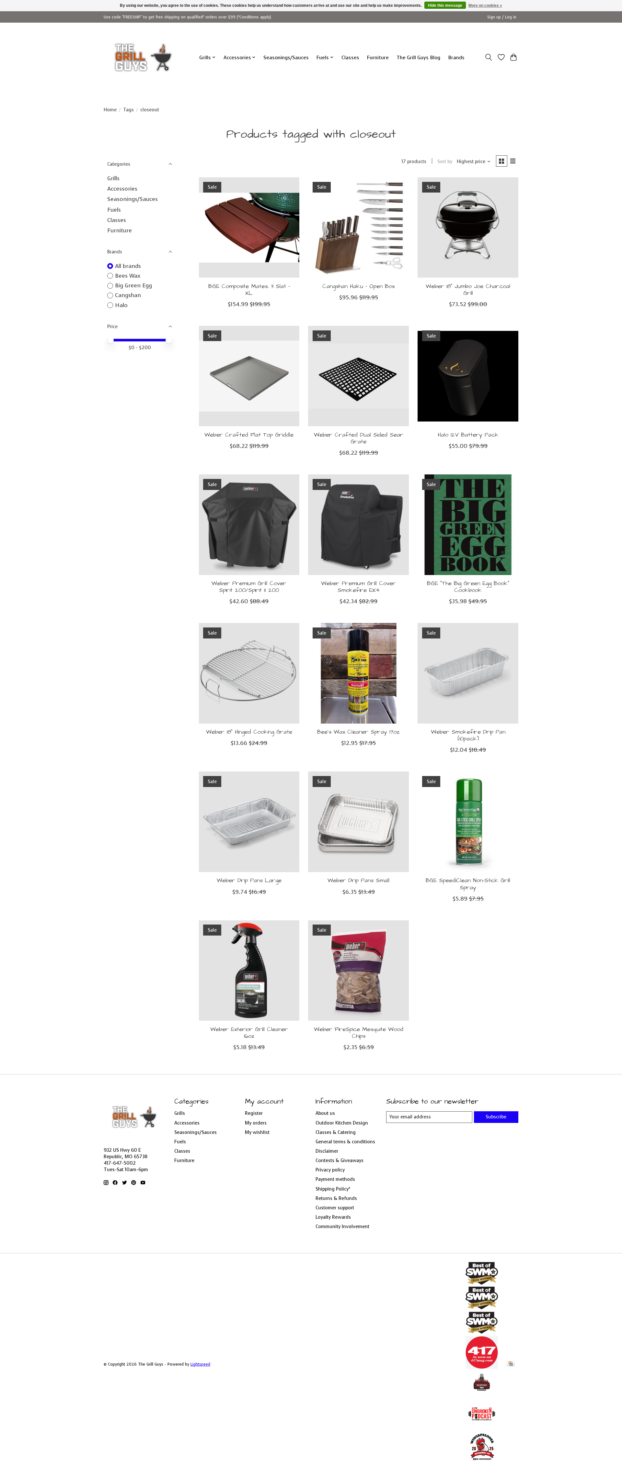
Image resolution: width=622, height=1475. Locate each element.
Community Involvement (342, 1226)
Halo (121, 305)
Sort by (444, 161)
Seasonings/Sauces (286, 57)
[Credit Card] (511, 1364)
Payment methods (335, 1179)
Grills (113, 178)
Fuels (114, 210)
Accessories (122, 189)
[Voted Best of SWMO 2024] (482, 1332)
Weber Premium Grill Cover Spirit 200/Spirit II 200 (249, 587)
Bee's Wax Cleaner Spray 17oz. (358, 732)
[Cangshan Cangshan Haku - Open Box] (358, 227)
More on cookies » (485, 5)
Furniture (378, 57)
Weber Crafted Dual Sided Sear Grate (358, 438)
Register (254, 1113)
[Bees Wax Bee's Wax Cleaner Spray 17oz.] (358, 673)
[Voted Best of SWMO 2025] (482, 1307)
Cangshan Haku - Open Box (358, 286)
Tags (128, 109)
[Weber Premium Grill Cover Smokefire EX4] (358, 524)
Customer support (335, 1207)
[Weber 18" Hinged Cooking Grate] (249, 673)
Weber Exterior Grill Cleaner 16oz (249, 1033)
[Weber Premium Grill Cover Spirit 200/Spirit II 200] (249, 524)
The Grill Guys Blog (418, 57)
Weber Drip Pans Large (249, 880)
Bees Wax (127, 276)
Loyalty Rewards (333, 1217)
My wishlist (257, 1132)
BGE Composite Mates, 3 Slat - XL (249, 290)
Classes (350, 57)
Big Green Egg (133, 285)
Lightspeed (200, 1364)
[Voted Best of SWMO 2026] (482, 1283)
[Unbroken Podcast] (482, 1428)
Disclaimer (327, 1151)
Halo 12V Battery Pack (468, 435)
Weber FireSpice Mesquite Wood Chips (358, 1033)
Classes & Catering (336, 1132)
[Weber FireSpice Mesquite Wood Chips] (358, 970)
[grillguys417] (143, 57)
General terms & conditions (345, 1141)
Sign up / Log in (501, 17)
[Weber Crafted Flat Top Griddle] (249, 376)
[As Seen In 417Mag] (482, 1367)
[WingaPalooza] (482, 1462)
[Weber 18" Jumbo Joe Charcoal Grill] (468, 227)
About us (325, 1113)
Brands (456, 57)
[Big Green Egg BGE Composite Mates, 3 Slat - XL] (249, 227)
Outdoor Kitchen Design (342, 1123)
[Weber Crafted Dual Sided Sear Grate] (358, 376)
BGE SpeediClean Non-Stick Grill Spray (468, 884)
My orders (256, 1123)
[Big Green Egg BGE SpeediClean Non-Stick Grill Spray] (468, 821)
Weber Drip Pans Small (358, 880)
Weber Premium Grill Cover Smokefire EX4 (358, 587)
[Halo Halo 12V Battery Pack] (468, 376)
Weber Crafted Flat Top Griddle (249, 435)
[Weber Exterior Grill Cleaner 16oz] (249, 970)
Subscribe (496, 1117)
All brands (128, 266)
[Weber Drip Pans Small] (358, 821)
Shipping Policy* (333, 1189)
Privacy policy (330, 1170)
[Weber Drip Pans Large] (249, 821)
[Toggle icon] (488, 57)
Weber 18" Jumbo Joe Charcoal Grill (468, 290)
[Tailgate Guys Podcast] (482, 1394)
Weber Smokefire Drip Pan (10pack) (468, 735)
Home (110, 109)
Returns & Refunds (336, 1198)
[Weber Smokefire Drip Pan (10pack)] (468, 673)
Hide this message (445, 5)
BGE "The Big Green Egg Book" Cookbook (468, 587)
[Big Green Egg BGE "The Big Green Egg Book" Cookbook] (468, 524)
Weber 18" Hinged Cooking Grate (249, 732)
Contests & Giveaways (339, 1160)
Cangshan (128, 295)
